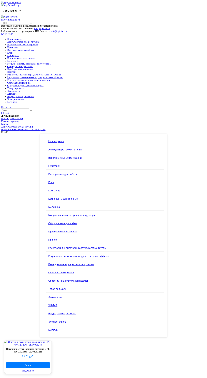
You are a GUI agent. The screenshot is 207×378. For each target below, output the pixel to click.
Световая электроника (18, 83)
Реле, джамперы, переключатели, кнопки (28, 80)
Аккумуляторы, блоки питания (23, 42)
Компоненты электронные (21, 58)
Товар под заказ (15, 88)
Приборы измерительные (20, 69)
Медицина (12, 61)
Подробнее (28, 370)
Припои (11, 72)
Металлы (12, 102)
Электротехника (15, 99)
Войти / (5, 118)
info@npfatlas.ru (10, 19)
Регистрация (16, 118)
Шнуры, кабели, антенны (20, 96)
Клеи (10, 52)
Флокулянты (13, 91)
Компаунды (13, 55)
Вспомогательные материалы (22, 44)
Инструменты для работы (20, 50)
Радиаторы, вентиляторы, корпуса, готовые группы (34, 74)
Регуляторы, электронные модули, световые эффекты (35, 77)
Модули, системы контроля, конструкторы (29, 63)
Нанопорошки (14, 39)
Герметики (12, 47)
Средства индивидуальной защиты (25, 85)
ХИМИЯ (12, 93)
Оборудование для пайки (20, 66)
